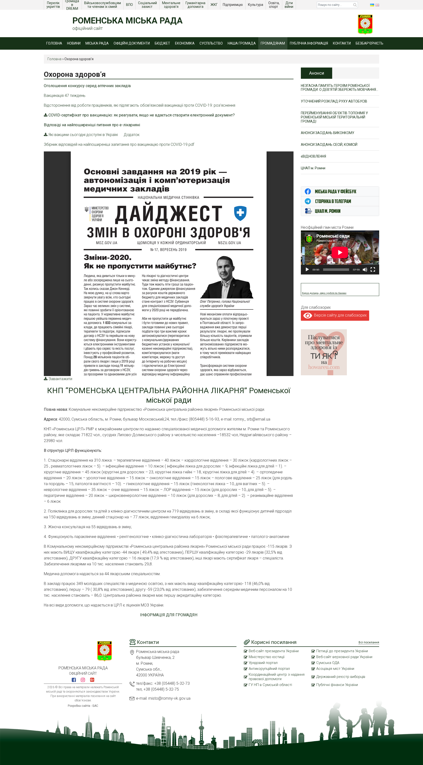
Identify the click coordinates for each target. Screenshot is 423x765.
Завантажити (60, 379)
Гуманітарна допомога (196, 5)
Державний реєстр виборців (340, 676)
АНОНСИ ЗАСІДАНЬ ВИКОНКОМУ (327, 133)
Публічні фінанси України (337, 685)
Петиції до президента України (342, 651)
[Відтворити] (307, 269)
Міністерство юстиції (266, 657)
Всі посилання (369, 642)
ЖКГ (214, 5)
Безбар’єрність (369, 43)
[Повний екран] (372, 269)
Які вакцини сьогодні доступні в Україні (83, 134)
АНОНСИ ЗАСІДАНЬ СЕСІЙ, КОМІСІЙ (329, 145)
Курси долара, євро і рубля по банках (324, 293)
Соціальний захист (148, 5)
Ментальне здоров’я (171, 5)
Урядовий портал (263, 663)
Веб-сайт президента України (274, 651)
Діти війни (289, 5)
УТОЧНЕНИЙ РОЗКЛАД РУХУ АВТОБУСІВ (334, 101)
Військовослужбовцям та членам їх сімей (103, 5)
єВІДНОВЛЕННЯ (313, 156)
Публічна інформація (309, 43)
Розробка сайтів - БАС (83, 706)
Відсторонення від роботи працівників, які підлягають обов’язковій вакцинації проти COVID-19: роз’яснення (139, 105)
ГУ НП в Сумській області (270, 685)
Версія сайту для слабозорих (339, 315)
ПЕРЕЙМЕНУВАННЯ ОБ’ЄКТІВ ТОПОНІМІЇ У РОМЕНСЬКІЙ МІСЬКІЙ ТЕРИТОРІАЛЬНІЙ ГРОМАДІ (334, 117)
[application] (340, 252)
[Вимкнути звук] (365, 269)
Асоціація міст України (335, 668)
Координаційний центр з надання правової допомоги (277, 676)
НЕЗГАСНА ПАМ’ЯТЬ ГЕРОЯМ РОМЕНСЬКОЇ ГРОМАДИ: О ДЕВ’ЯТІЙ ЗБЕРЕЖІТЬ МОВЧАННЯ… (339, 88)
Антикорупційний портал (269, 668)
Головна (54, 43)
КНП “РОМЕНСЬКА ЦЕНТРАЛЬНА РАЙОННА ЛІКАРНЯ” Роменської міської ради (168, 395)
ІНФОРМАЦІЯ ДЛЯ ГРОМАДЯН (168, 615)
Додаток (132, 134)
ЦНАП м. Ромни (313, 168)
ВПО (130, 5)
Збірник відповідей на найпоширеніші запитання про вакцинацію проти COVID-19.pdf (119, 144)
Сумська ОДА (327, 663)
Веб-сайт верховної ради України (344, 657)
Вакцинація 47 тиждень (64, 95)
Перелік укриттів (53, 5)
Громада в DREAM (72, 5)
